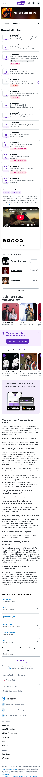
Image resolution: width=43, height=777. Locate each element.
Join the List (20, 660)
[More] (38, 9)
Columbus (16, 24)
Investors (5, 737)
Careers (5, 745)
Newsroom (6, 741)
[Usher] (28, 315)
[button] (8, 3)
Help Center (6, 754)
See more (21, 290)
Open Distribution (8, 729)
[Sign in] (33, 3)
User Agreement (26, 768)
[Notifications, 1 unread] (38, 3)
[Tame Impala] (28, 364)
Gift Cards (5, 758)
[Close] (39, 332)
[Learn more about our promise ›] (9, 699)
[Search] (29, 3)
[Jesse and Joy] (10, 315)
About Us (5, 725)
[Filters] (38, 23)
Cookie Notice (12, 769)
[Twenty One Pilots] (10, 364)
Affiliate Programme (9, 733)
